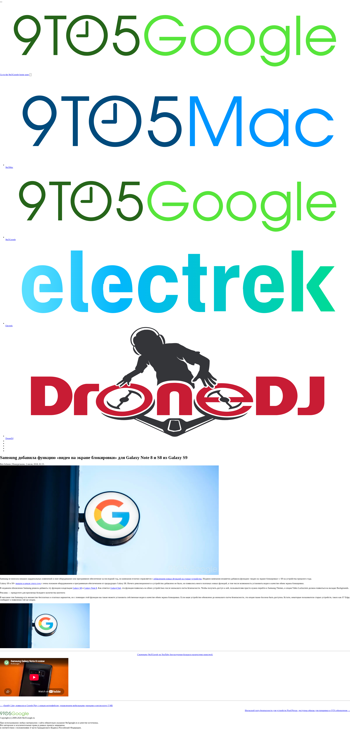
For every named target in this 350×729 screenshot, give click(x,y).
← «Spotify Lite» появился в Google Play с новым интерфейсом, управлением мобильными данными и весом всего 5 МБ (56, 705)
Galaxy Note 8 (90, 588)
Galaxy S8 (77, 588)
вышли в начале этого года (28, 583)
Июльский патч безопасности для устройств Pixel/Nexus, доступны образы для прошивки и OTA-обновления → (297, 710)
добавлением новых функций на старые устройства (177, 579)
